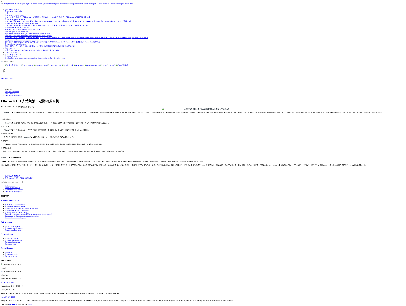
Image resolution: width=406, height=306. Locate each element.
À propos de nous (7, 234)
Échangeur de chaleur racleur (15, 204)
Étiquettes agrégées (11, 254)
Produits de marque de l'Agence (15, 218)
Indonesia (96, 65)
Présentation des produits (10, 200)
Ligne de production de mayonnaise (17, 210)
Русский (58, 65)
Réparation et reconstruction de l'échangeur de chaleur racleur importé (28, 214)
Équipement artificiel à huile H (15, 206)
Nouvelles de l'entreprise (13, 95)
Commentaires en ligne (12, 242)
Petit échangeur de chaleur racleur (16, 212)
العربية (71, 65)
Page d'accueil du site (12, 9)
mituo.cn (30, 304)
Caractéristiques (7, 248)
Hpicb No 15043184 (8, 297)
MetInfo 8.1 (13, 304)
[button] (4, 78)
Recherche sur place (12, 256)
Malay (82, 65)
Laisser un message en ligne (14, 240)
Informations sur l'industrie (14, 190)
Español (44, 65)
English (31, 65)
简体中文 (17, 65)
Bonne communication (12, 188)
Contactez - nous (10, 244)
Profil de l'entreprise (11, 238)
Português (112, 65)
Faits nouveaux (10, 94)
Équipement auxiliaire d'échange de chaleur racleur (22, 216)
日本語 (125, 65)
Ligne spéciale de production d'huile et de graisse (21, 208)
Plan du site (9, 252)
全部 (6, 13)
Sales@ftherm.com (7, 282)
